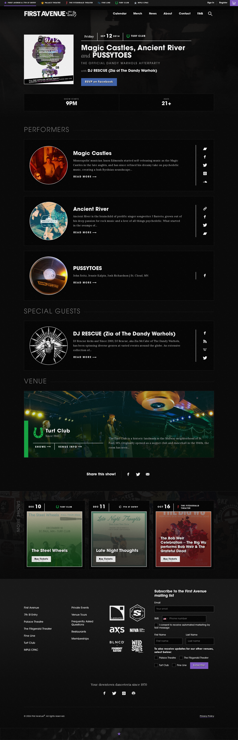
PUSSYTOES (87, 268)
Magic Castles (92, 153)
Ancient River (91, 209)
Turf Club (164, 665)
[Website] (205, 208)
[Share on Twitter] (138, 474)
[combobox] (165, 619)
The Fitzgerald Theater (195, 658)
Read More (82, 177)
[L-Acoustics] (117, 613)
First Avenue (31, 608)
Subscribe (199, 665)
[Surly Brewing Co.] (137, 613)
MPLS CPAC (31, 650)
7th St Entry (31, 615)
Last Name (192, 635)
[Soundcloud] (205, 181)
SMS (156, 619)
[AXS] (117, 630)
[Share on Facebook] (128, 474)
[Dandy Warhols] (205, 341)
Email (157, 603)
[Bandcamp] (205, 148)
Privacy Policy (207, 716)
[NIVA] (137, 630)
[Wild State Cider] (137, 646)
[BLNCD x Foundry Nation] (117, 646)
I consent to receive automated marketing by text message (182, 626)
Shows (40, 447)
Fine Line (181, 665)
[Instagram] (205, 173)
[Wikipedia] (205, 349)
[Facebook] (205, 156)
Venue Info (67, 447)
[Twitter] (205, 165)
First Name (160, 635)
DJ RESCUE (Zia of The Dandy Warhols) (124, 334)
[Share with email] (147, 474)
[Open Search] (210, 14)
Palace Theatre (167, 658)
